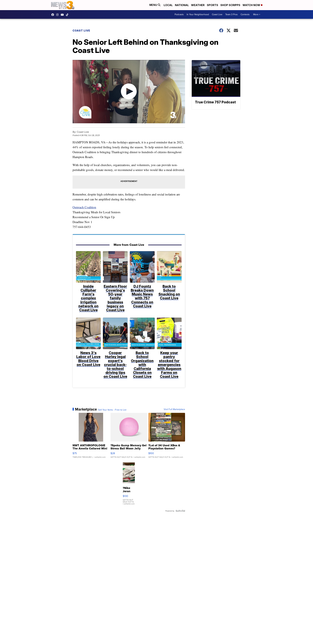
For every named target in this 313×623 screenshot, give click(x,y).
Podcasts (179, 14)
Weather (198, 5)
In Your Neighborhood (198, 14)
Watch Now (252, 5)
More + (256, 14)
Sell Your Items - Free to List (112, 410)
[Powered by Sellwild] (180, 511)
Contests (245, 14)
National (182, 5)
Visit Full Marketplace (174, 409)
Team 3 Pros (231, 14)
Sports (212, 5)
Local (168, 5)
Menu (153, 5)
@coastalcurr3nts (68, 14)
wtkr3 (58, 14)
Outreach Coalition (84, 207)
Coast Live (217, 14)
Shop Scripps (230, 5)
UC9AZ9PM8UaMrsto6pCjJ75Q (63, 14)
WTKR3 (53, 14)
